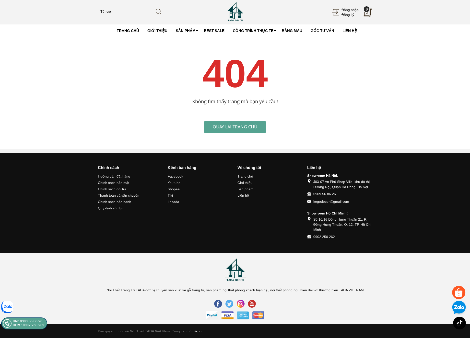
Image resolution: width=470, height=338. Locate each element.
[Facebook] (218, 304)
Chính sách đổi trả (112, 189)
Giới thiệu (244, 183)
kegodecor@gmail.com (331, 201)
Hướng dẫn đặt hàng (114, 176)
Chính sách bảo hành (114, 202)
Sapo (197, 331)
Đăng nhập (350, 10)
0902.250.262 (324, 237)
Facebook (175, 176)
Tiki (170, 195)
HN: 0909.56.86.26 (27, 321)
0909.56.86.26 (324, 194)
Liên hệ (243, 195)
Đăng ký (347, 15)
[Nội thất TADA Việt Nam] (235, 12)
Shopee (174, 189)
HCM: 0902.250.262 (28, 325)
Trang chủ (245, 176)
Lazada (173, 202)
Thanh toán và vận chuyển (118, 195)
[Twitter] (229, 304)
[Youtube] (252, 304)
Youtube (174, 183)
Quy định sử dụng (112, 208)
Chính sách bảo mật (113, 183)
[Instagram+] (241, 304)
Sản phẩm (245, 189)
